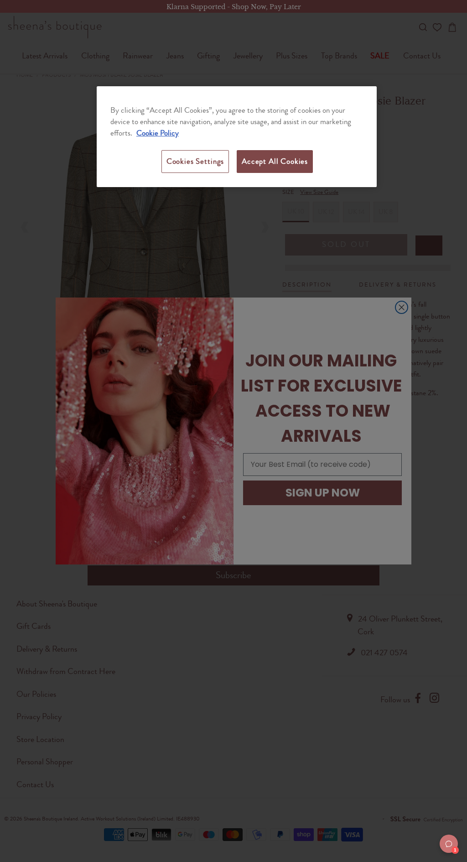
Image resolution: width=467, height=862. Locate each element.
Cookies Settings (195, 161)
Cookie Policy (157, 132)
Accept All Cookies (275, 161)
